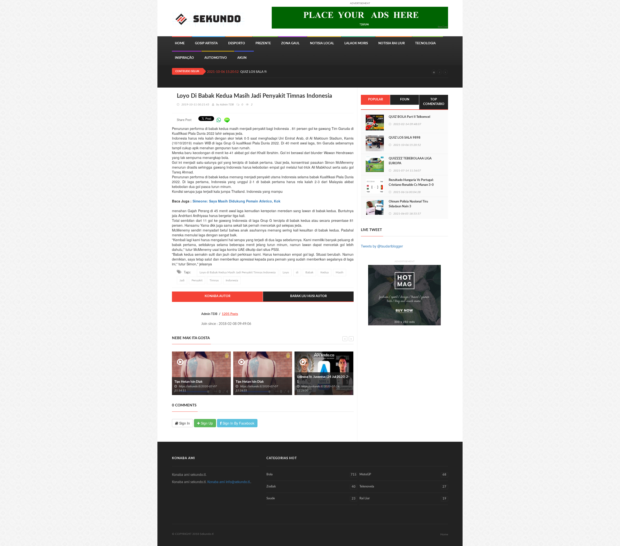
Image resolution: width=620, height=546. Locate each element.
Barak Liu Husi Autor (308, 296)
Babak (309, 272)
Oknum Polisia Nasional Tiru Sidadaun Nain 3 (408, 204)
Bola (311, 474)
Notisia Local (322, 43)
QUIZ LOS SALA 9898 (256, 72)
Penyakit (197, 280)
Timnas (214, 280)
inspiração (184, 58)
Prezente (263, 43)
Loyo (286, 272)
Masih (339, 272)
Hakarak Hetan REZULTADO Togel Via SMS (355, 379)
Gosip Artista (206, 43)
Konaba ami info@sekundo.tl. (228, 482)
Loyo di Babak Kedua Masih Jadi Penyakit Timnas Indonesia (238, 272)
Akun (242, 58)
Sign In (184, 423)
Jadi (182, 280)
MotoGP (402, 474)
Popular (375, 99)
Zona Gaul (290, 43)
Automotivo (215, 58)
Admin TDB (227, 104)
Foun (404, 99)
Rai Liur (402, 498)
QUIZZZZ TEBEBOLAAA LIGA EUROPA (410, 161)
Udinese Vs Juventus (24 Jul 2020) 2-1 (292, 379)
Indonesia (232, 280)
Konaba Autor (217, 296)
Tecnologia (425, 43)
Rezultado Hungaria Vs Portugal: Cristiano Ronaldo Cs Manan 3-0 (411, 183)
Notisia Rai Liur (391, 43)
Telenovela (402, 486)
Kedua (324, 272)
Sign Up (206, 423)
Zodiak (311, 486)
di (297, 272)
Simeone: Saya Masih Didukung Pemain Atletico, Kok (236, 201)
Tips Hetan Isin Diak (219, 381)
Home (180, 43)
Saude (311, 498)
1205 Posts (230, 314)
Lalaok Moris (356, 43)
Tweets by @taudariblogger (382, 246)
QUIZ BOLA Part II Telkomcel (409, 117)
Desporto (236, 43)
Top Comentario (433, 102)
